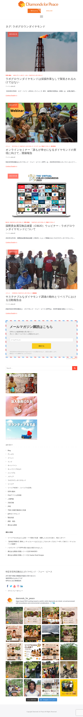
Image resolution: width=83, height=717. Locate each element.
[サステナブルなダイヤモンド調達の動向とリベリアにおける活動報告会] (41, 269)
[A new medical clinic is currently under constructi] (50, 633)
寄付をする (34, 11)
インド (10, 461)
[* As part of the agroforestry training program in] (14, 669)
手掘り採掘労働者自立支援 (17, 510)
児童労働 (11, 502)
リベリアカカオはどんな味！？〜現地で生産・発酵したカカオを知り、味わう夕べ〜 (36, 538)
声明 (9, 506)
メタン (26, 75)
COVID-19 (14, 293)
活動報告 (34, 293)
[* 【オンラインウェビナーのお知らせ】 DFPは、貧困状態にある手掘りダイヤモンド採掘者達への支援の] (50, 687)
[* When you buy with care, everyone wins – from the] (14, 687)
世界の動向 (8, 75)
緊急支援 (11, 517)
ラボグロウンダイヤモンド (36, 75)
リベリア (36, 146)
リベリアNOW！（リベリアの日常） (20, 488)
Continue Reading (11, 95)
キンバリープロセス (14, 469)
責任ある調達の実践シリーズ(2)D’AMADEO (22, 551)
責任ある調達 (12, 525)
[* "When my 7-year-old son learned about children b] (32, 687)
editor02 (12, 157)
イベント (8, 146)
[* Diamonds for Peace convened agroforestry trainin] (50, 669)
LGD (14, 75)
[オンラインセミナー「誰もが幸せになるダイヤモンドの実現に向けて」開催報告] (41, 122)
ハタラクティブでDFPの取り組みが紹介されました (25, 548)
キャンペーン (12, 465)
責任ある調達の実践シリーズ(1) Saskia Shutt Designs (26, 555)
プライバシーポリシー (15, 591)
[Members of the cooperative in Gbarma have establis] (14, 615)
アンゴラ (11, 454)
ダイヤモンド (15, 146)
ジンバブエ (11, 473)
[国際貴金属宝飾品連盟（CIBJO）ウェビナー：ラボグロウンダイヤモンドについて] (41, 196)
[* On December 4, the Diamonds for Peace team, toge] (68, 669)
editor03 (12, 86)
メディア (11, 476)
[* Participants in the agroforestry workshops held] (32, 669)
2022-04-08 (13, 176)
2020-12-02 (13, 252)
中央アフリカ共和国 (14, 495)
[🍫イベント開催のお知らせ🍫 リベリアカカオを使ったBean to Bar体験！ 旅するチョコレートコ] (14, 633)
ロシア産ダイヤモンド (44, 146)
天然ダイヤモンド (50, 222)
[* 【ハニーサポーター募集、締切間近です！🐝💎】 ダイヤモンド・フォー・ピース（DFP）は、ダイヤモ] (68, 687)
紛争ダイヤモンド (14, 514)
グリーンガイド (20, 75)
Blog (7, 222)
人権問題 (11, 499)
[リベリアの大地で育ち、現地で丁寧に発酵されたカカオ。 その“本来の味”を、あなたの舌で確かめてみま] (32, 615)
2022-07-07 (13, 105)
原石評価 (53, 146)
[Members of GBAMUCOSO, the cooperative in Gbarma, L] (68, 651)
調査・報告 (11, 521)
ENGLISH (49, 11)
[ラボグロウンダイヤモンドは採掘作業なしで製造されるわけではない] (41, 52)
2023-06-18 (13, 34)
